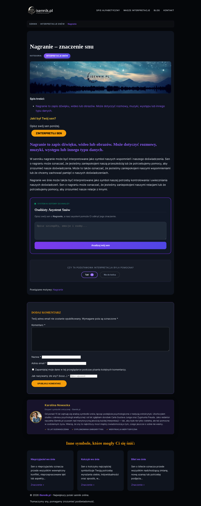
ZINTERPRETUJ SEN (49, 133)
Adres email (38, 363)
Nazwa (36, 356)
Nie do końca (110, 275)
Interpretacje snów (57, 56)
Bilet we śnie (138, 459)
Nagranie (58, 289)
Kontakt (168, 10)
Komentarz (38, 325)
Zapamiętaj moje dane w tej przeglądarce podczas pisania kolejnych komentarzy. (80, 369)
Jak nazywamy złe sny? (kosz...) (50, 375)
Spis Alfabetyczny (108, 10)
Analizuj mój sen (100, 245)
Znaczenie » (37, 484)
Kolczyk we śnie (90, 459)
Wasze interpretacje (136, 10)
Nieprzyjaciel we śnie (43, 459)
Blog (157, 10)
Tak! (89, 275)
